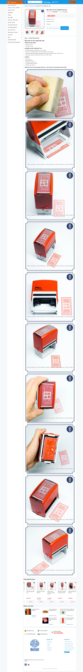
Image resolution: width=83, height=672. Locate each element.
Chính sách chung (68, 641)
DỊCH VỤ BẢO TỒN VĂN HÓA (14, 42)
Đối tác (48, 645)
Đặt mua (29, 601)
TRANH (9, 15)
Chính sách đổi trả (68, 649)
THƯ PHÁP (10, 34)
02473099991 (47, 2)
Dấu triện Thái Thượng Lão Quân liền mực (38, 592)
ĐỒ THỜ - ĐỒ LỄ (11, 22)
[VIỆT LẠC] (25, 2)
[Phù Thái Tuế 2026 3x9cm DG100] (63, 621)
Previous (24, 32)
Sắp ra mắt (49, 647)
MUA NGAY (65, 28)
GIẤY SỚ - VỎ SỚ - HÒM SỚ (14, 7)
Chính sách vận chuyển (69, 647)
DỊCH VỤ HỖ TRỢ (11, 29)
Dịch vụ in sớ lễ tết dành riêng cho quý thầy (53, 619)
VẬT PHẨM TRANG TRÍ (12, 24)
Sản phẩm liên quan (29, 579)
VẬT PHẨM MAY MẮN (12, 27)
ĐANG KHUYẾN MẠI (12, 5)
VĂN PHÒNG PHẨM (12, 39)
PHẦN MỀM (10, 12)
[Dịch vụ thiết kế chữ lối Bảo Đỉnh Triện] (45, 612)
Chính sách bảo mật (69, 643)
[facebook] (26, 664)
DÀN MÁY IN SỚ (11, 10)
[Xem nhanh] (29, 586)
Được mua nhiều (28, 606)
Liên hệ (48, 643)
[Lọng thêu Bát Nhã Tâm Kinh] (28, 612)
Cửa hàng (49, 649)
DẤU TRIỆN (10, 17)
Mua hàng (49, 641)
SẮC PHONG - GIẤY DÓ (13, 32)
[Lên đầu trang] (81, 670)
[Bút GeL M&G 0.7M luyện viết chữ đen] (63, 612)
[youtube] (29, 664)
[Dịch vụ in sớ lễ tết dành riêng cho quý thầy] (45, 621)
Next (45, 32)
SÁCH (9, 37)
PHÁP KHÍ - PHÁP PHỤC (13, 20)
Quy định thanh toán (69, 645)
